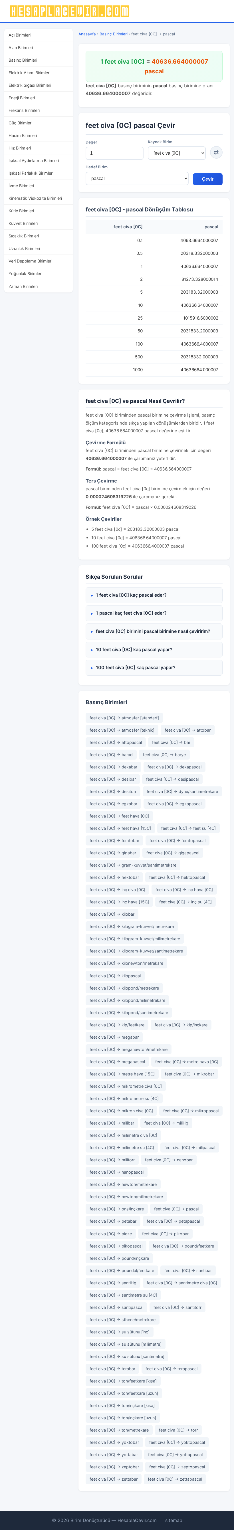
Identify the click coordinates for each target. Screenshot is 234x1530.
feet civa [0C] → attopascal (116, 742)
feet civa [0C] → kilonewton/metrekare (126, 963)
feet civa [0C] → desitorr (113, 791)
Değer (91, 142)
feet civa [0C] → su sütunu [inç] (120, 1331)
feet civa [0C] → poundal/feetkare (122, 1270)
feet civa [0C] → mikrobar (189, 1073)
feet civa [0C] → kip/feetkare (117, 1024)
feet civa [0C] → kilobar (112, 914)
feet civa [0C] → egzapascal (174, 803)
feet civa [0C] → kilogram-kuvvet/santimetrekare (136, 950)
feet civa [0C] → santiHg (113, 1282)
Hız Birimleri (20, 148)
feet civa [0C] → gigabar (113, 852)
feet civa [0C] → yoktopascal (177, 1442)
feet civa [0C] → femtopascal (177, 840)
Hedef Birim (97, 167)
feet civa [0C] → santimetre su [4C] (123, 1295)
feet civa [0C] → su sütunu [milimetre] (126, 1344)
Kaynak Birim (160, 142)
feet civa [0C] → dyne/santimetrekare (182, 791)
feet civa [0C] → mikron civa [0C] (121, 1110)
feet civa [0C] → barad (111, 754)
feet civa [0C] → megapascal (117, 1061)
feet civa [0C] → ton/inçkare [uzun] (123, 1417)
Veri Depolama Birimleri (30, 261)
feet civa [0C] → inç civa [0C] (117, 889)
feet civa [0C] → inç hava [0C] (184, 889)
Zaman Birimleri (23, 286)
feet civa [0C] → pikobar (165, 1233)
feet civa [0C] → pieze (111, 1233)
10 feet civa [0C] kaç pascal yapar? (134, 649)
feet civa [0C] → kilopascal (115, 975)
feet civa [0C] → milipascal (189, 1147)
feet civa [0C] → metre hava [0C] (186, 1061)
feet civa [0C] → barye (164, 754)
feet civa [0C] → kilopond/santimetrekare (129, 1012)
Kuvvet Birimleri (23, 223)
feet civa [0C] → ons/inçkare (117, 1208)
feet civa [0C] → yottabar (114, 1454)
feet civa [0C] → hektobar (114, 877)
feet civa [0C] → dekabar (113, 766)
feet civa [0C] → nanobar (169, 1159)
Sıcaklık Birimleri (24, 235)
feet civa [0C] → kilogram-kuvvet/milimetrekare (135, 938)
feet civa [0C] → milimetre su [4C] (122, 1147)
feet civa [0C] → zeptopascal (177, 1466)
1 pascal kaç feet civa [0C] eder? (131, 613)
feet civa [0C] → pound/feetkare (183, 1246)
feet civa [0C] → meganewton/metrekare (129, 1049)
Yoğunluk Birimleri (25, 273)
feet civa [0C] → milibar (112, 1123)
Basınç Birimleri (23, 60)
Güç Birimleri (20, 122)
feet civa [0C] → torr (178, 1430)
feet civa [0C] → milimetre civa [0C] (123, 1135)
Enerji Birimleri (22, 97)
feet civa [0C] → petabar (113, 1221)
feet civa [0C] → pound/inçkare (119, 1258)
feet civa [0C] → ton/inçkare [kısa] (122, 1405)
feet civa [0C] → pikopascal (116, 1246)
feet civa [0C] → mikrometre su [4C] (124, 1098)
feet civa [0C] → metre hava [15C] (122, 1073)
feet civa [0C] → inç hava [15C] (119, 901)
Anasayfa (87, 34)
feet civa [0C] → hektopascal (177, 877)
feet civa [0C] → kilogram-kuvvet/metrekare (132, 926)
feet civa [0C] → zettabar (114, 1479)
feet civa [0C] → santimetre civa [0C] (182, 1282)
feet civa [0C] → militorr (112, 1159)
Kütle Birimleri (21, 210)
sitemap (173, 1520)
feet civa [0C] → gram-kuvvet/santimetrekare (133, 865)
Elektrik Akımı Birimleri (29, 72)
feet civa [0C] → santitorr (177, 1307)
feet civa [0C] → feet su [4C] (188, 828)
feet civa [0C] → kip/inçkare (181, 1024)
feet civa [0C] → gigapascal (172, 852)
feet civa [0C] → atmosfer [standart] (124, 717)
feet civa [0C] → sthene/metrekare (123, 1319)
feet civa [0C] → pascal (176, 1208)
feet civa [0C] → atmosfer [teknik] (122, 730)
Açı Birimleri (20, 35)
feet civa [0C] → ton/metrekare (119, 1430)
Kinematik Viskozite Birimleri (35, 198)
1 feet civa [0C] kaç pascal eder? (131, 595)
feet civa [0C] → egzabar (113, 803)
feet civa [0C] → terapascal (171, 1368)
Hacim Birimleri (23, 135)
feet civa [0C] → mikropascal (191, 1110)
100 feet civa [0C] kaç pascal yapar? (135, 667)
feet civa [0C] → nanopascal (117, 1172)
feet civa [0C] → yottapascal (175, 1454)
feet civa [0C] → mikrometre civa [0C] (126, 1086)
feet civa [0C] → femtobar (114, 840)
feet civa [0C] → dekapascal (174, 766)
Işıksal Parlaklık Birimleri (31, 173)
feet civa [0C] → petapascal (173, 1221)
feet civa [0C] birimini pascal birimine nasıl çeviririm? (153, 631)
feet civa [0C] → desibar (113, 779)
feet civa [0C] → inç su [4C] (185, 901)
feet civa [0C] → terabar (112, 1368)
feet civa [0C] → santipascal (116, 1307)
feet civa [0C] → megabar (114, 1037)
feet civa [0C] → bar (171, 742)
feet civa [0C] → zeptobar (114, 1466)
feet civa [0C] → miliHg (166, 1123)
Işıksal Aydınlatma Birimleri (34, 160)
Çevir (207, 179)
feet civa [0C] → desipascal (172, 779)
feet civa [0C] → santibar (188, 1270)
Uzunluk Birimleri (24, 248)
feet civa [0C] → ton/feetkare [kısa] (123, 1380)
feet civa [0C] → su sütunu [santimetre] (127, 1356)
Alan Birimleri (21, 47)
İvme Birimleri (21, 185)
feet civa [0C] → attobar (188, 730)
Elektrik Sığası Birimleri (30, 85)
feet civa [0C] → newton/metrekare (123, 1184)
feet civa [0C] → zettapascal (175, 1479)
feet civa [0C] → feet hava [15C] (120, 828)
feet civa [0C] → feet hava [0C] (119, 816)
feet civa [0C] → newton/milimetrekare (126, 1196)
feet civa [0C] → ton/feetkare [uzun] (124, 1393)
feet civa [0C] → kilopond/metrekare (124, 988)
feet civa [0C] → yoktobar (114, 1442)
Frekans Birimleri (24, 110)
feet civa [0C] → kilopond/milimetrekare (127, 1000)
